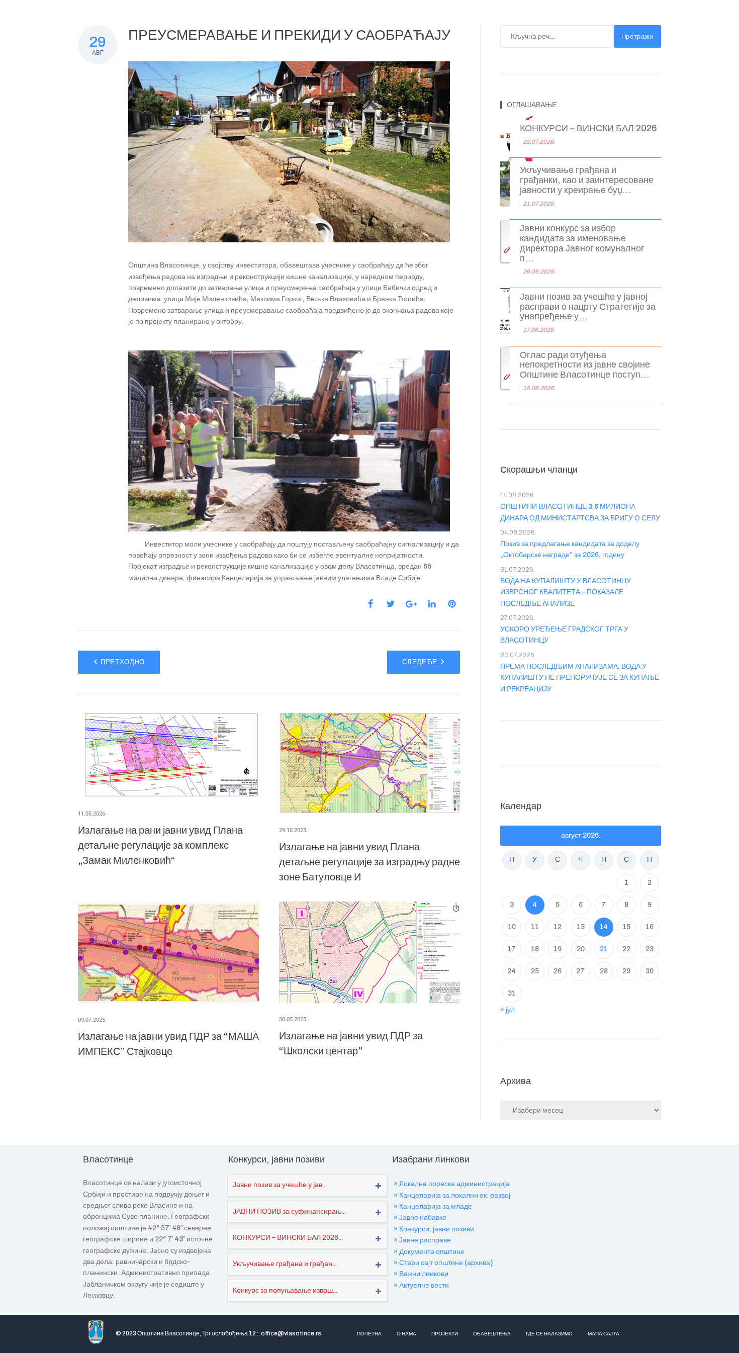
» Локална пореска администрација (452, 1184)
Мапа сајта (603, 1333)
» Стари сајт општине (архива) (443, 1263)
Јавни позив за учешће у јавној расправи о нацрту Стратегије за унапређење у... (588, 307)
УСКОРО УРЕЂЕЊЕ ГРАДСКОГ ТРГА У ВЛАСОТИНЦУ (564, 634)
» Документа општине (429, 1251)
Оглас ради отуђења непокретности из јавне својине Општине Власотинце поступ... (585, 365)
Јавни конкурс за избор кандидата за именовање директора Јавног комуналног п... (582, 243)
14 (603, 927)
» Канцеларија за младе (433, 1206)
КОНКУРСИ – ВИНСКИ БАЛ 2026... (288, 1237)
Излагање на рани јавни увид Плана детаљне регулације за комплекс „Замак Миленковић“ (160, 845)
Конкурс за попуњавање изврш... (285, 1290)
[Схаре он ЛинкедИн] (432, 603)
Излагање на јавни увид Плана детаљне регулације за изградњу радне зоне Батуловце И (369, 861)
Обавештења (492, 1333)
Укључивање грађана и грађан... (285, 1264)
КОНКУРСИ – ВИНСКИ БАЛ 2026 (588, 128)
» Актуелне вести (421, 1285)
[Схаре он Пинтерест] (452, 603)
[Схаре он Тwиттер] (391, 603)
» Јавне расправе (422, 1240)
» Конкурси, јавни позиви (434, 1229)
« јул (507, 1010)
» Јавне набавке (420, 1217)
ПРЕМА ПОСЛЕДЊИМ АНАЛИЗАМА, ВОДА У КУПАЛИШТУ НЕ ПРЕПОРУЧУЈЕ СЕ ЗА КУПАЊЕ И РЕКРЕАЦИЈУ (579, 678)
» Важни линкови (421, 1274)
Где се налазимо (549, 1333)
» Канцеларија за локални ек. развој (452, 1195)
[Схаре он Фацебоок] (370, 603)
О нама (406, 1333)
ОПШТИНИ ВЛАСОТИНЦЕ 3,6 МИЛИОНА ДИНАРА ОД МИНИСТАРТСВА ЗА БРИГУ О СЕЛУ (580, 512)
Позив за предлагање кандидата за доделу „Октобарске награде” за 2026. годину (569, 549)
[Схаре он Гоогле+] (411, 604)
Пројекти (444, 1333)
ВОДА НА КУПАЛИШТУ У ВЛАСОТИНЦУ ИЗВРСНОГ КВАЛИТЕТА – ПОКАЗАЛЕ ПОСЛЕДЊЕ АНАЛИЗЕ (565, 592)
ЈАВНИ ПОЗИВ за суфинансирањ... (289, 1211)
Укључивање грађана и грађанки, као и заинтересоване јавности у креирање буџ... (587, 180)
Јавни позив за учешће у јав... (280, 1185)
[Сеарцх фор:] (557, 36)
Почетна (369, 1333)
